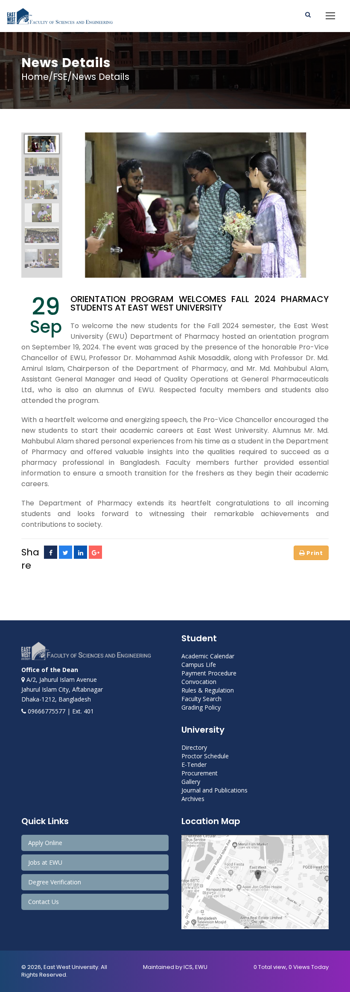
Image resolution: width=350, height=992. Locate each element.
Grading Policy (201, 707)
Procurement (199, 773)
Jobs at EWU (45, 862)
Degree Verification (54, 882)
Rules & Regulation (207, 690)
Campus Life (198, 664)
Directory (194, 747)
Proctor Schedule (205, 756)
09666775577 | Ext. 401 (60, 711)
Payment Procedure (208, 673)
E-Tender (194, 764)
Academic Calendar (207, 656)
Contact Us (43, 902)
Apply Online (45, 843)
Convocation (198, 682)
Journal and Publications (214, 790)
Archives (192, 799)
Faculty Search (201, 699)
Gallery (190, 782)
